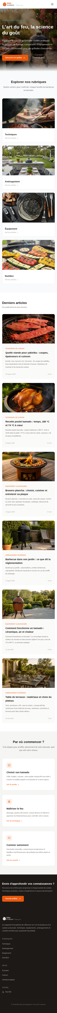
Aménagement (7, 949)
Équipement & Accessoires (16, 486)
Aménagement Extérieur (15, 555)
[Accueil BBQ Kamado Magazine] (12, 4)
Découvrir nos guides (13, 58)
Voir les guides (11, 785)
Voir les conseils (12, 860)
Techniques (6, 944)
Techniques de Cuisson (14, 348)
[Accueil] (11, 918)
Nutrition (5, 958)
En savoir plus (39, 58)
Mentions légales (8, 980)
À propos (5, 971)
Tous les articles (11, 899)
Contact (5, 975)
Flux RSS (8, 992)
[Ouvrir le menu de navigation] (52, 4)
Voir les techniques (13, 821)
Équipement (6, 953)
